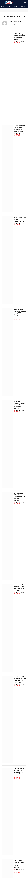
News (3, 6)
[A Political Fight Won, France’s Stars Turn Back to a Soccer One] (7, 719)
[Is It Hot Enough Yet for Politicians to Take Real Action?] (7, 77)
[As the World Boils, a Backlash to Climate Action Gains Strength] (7, 168)
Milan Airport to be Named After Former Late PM (20, 219)
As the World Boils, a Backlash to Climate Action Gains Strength (20, 128)
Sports (23, 6)
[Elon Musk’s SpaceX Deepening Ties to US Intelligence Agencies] (7, 444)
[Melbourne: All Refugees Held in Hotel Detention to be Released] (7, 628)
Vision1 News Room (15, 21)
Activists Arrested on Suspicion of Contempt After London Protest (19, 771)
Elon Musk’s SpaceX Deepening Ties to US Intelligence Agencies (19, 404)
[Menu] (25, 2)
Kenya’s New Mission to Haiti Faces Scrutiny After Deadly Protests (19, 864)
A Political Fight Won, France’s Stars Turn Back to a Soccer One (20, 679)
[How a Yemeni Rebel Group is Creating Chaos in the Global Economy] (7, 536)
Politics (9, 6)
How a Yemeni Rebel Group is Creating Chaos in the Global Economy (19, 496)
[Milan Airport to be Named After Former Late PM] (7, 260)
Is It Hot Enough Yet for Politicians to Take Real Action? (19, 36)
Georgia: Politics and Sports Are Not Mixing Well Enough (20, 312)
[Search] (23, 2)
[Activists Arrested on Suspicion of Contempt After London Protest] (7, 811)
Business (17, 6)
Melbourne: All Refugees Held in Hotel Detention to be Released (19, 587)
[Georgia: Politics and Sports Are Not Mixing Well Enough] (7, 352)
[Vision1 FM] (8, 2)
